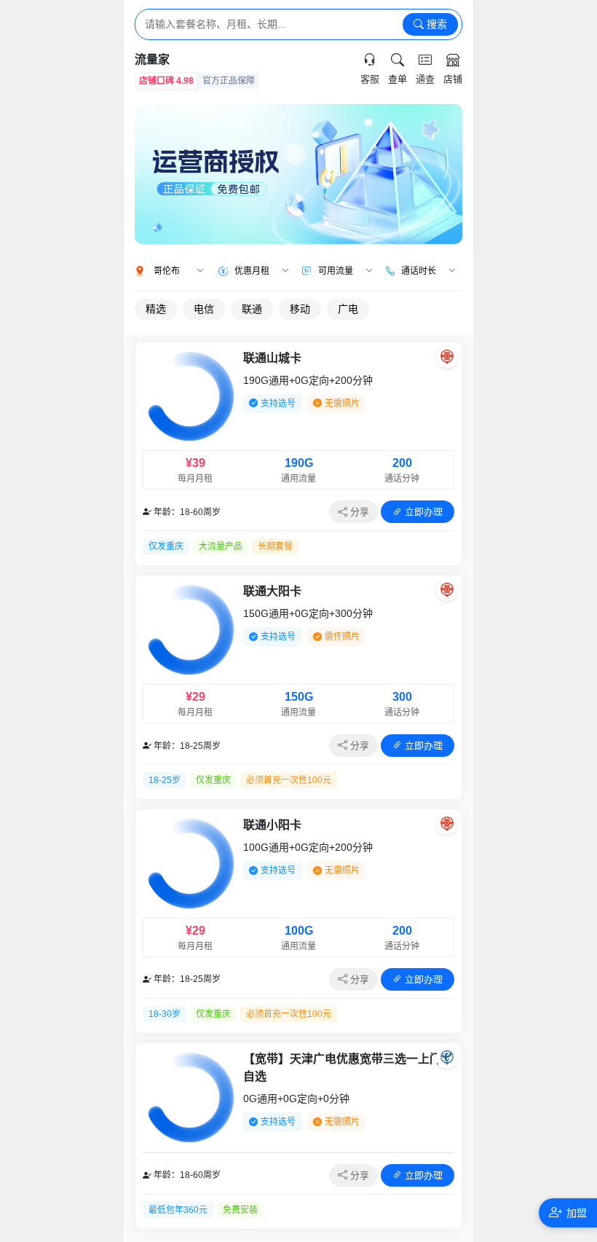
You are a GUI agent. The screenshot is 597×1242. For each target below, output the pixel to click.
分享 (358, 511)
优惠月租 (251, 271)
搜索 (435, 24)
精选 (156, 309)
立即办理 (422, 511)
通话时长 (418, 271)
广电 (348, 309)
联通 (252, 309)
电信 (204, 309)
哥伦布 (167, 271)
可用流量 (335, 271)
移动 (300, 309)
